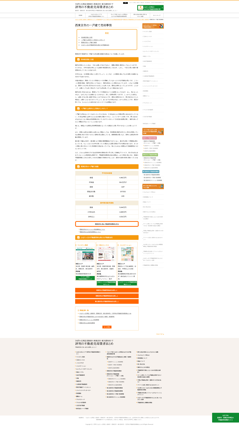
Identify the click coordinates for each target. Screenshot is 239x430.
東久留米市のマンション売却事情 (153, 180)
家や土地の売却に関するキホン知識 (140, 15)
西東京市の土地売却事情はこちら (90, 232)
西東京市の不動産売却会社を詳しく (107, 296)
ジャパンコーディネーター (150, 86)
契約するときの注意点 (149, 212)
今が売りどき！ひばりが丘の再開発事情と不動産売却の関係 (153, 245)
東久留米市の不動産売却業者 (151, 171)
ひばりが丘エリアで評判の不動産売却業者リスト (96, 15)
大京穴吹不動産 (147, 116)
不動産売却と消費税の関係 (150, 265)
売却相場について (148, 197)
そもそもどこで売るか (149, 192)
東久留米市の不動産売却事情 (152, 174)
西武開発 (145, 91)
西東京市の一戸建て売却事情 (152, 165)
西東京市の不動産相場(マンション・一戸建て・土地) (152, 159)
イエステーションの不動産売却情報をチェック (127, 283)
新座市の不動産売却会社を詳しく (106, 290)
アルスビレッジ (147, 103)
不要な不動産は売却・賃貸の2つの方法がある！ (153, 231)
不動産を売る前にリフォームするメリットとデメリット (153, 252)
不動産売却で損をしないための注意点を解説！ (153, 217)
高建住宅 (145, 71)
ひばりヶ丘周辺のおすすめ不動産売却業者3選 (152, 8)
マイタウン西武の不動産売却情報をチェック (85, 278)
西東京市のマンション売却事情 (89, 320)
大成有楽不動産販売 (148, 76)
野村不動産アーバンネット (150, 81)
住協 (144, 66)
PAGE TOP (159, 334)
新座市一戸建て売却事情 (151, 148)
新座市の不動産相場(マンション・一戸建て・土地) (152, 142)
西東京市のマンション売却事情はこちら (92, 229)
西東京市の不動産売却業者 (150, 154)
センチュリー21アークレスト (151, 51)
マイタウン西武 (147, 31)
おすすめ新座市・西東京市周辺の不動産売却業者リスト (225, 418)
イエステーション (148, 46)
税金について (147, 202)
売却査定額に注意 (86, 37)
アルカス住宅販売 (148, 109)
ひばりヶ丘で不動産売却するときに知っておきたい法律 (153, 259)
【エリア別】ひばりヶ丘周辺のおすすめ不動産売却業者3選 (118, 15)
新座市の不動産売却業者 (149, 138)
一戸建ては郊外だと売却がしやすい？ (93, 40)
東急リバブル (147, 56)
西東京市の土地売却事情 (87, 323)
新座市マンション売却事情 (151, 145)
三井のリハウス (147, 36)
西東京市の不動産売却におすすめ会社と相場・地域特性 (96, 316)
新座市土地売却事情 (149, 151)
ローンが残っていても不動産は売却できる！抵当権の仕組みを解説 (153, 224)
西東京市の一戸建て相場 (89, 42)
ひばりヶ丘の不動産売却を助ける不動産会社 (95, 45)
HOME (80, 15)
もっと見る (107, 327)
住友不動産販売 (147, 61)
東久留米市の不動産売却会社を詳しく (107, 301)
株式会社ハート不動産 (149, 123)
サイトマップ (156, 15)
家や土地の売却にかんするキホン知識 (150, 186)
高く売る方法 (147, 207)
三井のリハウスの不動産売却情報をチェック (106, 283)
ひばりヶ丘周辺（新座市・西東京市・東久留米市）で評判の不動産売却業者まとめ (146, 2)
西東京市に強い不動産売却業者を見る (107, 224)
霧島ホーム (146, 96)
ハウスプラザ (147, 41)
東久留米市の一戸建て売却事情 (152, 177)
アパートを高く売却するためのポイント (153, 238)
